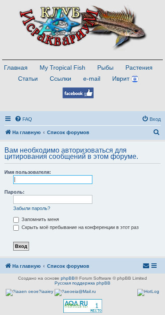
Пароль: (14, 192)
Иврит (120, 78)
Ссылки (60, 78)
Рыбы (105, 67)
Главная (16, 67)
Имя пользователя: (27, 172)
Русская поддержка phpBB (82, 283)
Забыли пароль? (31, 208)
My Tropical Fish (62, 67)
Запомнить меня (39, 219)
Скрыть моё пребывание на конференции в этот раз (79, 227)
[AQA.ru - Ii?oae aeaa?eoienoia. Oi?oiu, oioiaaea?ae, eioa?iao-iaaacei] (82, 306)
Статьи (28, 78)
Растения (139, 67)
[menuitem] (23, 119)
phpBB (68, 278)
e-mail (91, 78)
